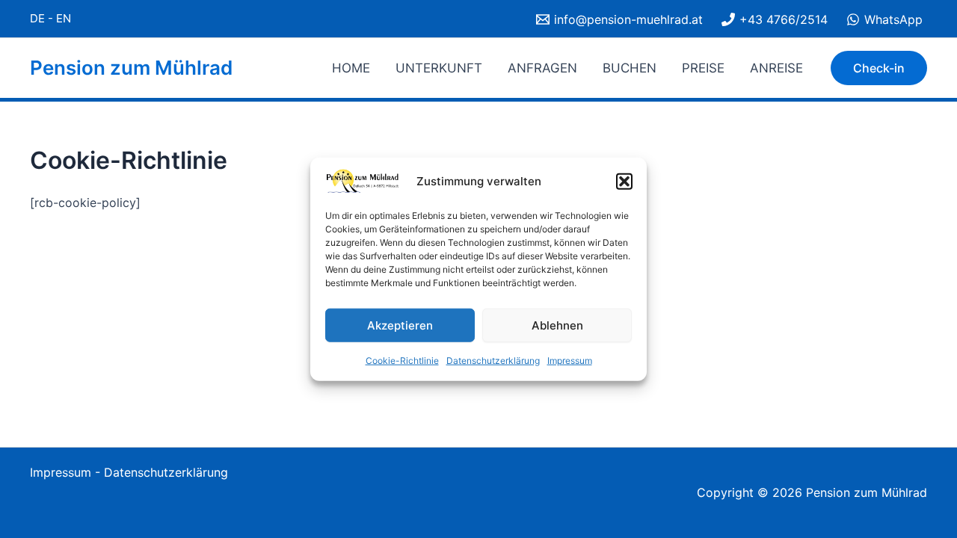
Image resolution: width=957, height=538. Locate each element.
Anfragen (542, 68)
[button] (624, 181)
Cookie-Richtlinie (402, 360)
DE (37, 18)
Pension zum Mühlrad (131, 67)
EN (63, 18)
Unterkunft (439, 68)
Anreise (776, 68)
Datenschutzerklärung (493, 360)
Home (351, 68)
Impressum (569, 360)
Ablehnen (557, 325)
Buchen (629, 68)
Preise (703, 68)
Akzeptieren (400, 325)
